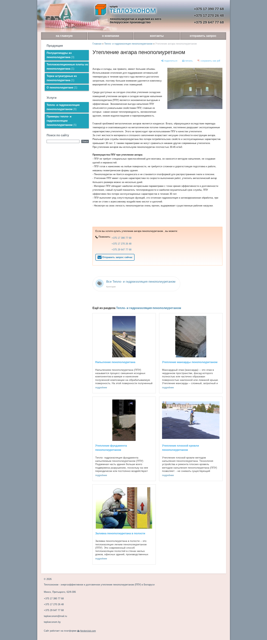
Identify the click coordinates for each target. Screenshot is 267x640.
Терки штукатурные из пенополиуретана (62, 78)
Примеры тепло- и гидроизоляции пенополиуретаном (61, 121)
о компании (110, 35)
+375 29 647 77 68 (209, 22)
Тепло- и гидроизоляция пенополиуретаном (63, 107)
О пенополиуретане (61, 87)
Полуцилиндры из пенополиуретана (60, 55)
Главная (96, 43)
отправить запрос (203, 35)
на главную (64, 35)
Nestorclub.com (88, 631)
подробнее (101, 387)
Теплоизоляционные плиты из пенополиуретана (67, 66)
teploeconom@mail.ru (55, 616)
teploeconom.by (52, 622)
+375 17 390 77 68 (209, 9)
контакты (157, 35)
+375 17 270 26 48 (209, 15)
